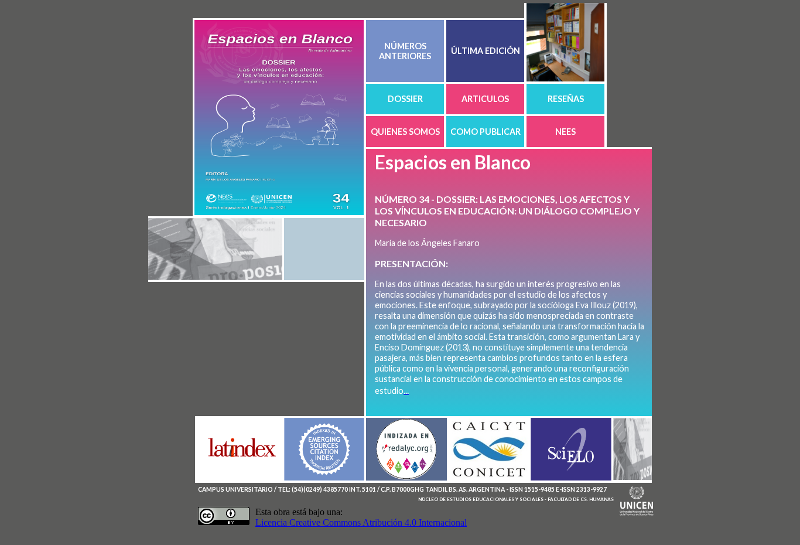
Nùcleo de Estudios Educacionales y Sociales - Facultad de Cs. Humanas (516, 499)
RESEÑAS (566, 99)
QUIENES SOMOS (405, 132)
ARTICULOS (485, 99)
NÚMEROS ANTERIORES (405, 51)
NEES (565, 132)
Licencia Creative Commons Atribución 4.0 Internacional (361, 522)
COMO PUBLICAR (485, 132)
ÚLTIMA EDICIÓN (485, 51)
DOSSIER (405, 99)
